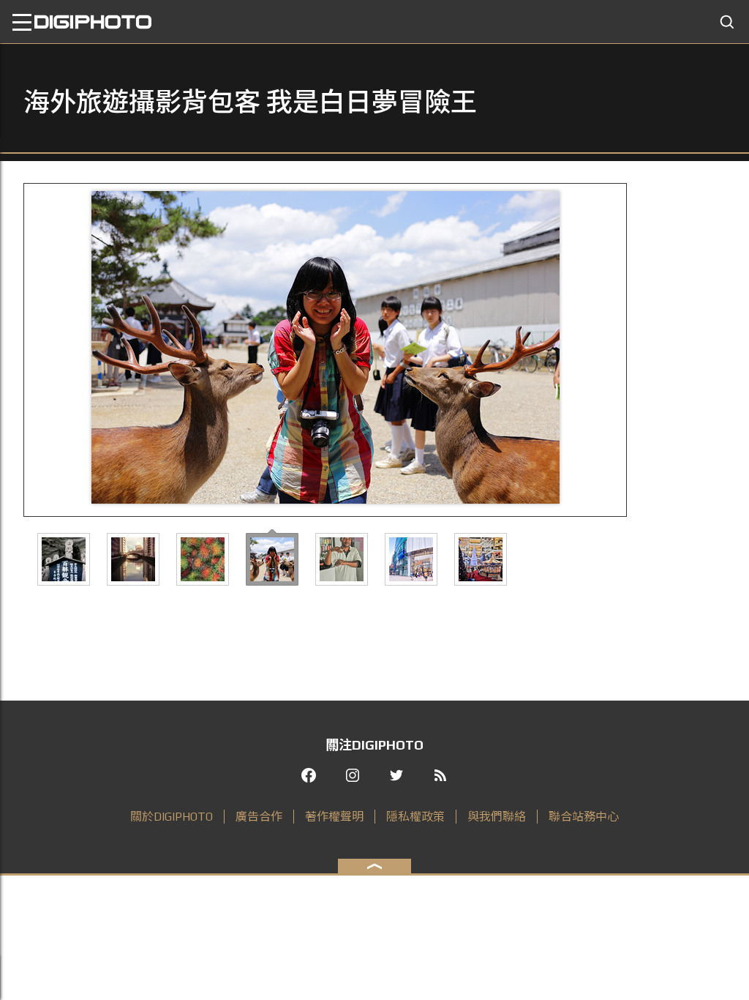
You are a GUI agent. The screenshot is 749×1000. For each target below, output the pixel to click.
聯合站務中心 (584, 817)
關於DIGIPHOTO (171, 817)
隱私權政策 (415, 817)
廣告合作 (259, 817)
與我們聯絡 (496, 817)
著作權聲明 (334, 817)
